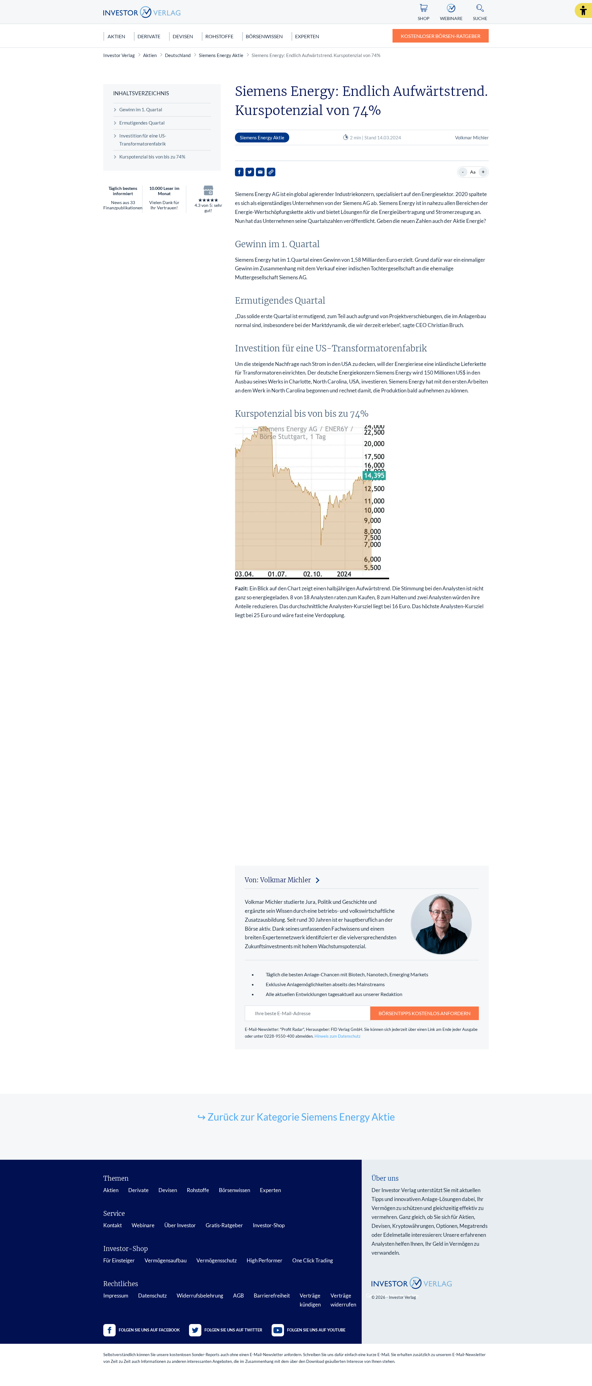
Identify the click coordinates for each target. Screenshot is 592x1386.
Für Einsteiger (119, 1260)
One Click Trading (312, 1260)
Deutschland (178, 55)
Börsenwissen (264, 36)
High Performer (264, 1260)
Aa (472, 171)
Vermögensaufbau (166, 1260)
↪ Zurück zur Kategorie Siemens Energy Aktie (296, 1117)
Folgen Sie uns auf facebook (149, 1329)
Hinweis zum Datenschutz (337, 1036)
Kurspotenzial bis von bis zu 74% (152, 156)
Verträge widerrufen (343, 1300)
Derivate (149, 36)
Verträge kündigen (310, 1300)
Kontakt (112, 1225)
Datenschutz (152, 1295)
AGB (238, 1295)
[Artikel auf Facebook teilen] (239, 172)
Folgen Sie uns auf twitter (233, 1329)
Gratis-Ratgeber (224, 1225)
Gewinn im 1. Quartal (140, 109)
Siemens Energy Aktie (221, 55)
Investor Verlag (119, 55)
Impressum (115, 1295)
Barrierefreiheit (272, 1295)
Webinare (143, 1225)
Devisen (183, 36)
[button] (583, 10)
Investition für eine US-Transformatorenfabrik (142, 139)
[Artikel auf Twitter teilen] (249, 172)
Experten (307, 36)
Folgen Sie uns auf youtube (316, 1329)
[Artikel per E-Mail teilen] (260, 172)
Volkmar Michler (472, 137)
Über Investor (180, 1225)
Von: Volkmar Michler (278, 880)
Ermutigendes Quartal (142, 122)
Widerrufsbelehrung (200, 1295)
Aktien (116, 36)
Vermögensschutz (216, 1260)
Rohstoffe (219, 36)
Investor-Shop (269, 1225)
